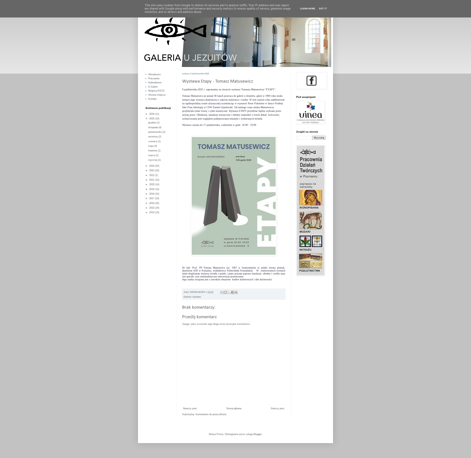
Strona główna (233, 408)
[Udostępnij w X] (229, 292)
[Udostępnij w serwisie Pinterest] (236, 292)
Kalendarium (155, 82)
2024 (152, 165)
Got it (323, 8)
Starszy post (277, 408)
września (153, 136)
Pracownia (153, 78)
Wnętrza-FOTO (156, 90)
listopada (153, 127)
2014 (152, 212)
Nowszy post (190, 408)
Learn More (307, 8)
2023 (152, 170)
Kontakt (152, 98)
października (155, 132)
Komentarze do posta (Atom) (211, 414)
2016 (152, 203)
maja (151, 146)
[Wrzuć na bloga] (225, 292)
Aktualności (154, 74)
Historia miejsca (156, 94)
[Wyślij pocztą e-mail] (222, 292)
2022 (152, 175)
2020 (152, 184)
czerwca (153, 141)
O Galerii (153, 86)
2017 (152, 198)
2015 (152, 207)
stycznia (153, 160)
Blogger (257, 434)
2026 (152, 114)
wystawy (196, 297)
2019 (152, 189)
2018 (152, 193)
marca (152, 155)
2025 (152, 118)
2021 (152, 179)
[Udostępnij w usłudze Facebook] (232, 292)
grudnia (152, 122)
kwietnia (153, 150)
